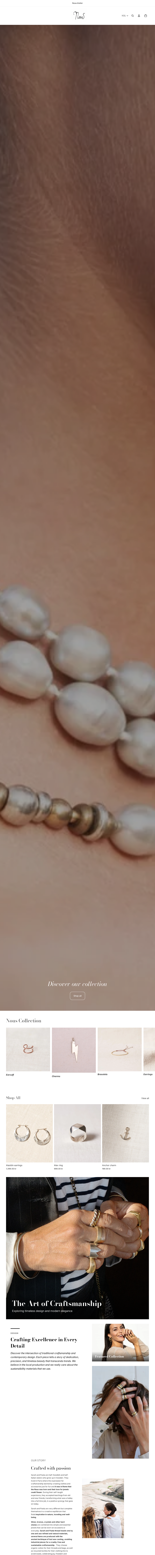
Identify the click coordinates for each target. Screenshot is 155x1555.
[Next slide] (145, 1052)
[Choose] (48, 1157)
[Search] (132, 15)
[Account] (139, 15)
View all (145, 1098)
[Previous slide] (10, 1133)
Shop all (77, 995)
